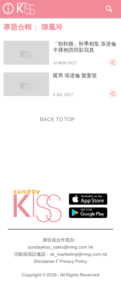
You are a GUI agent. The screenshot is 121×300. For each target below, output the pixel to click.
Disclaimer (44, 261)
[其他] (113, 65)
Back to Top (57, 119)
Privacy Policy (73, 261)
